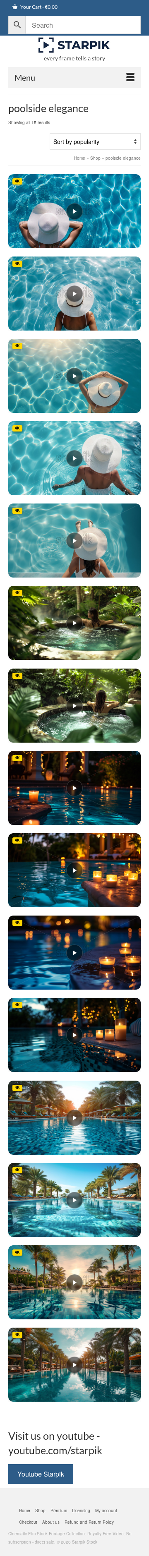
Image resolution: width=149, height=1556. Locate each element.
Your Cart (38, 7)
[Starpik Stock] (74, 45)
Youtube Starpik (40, 1474)
